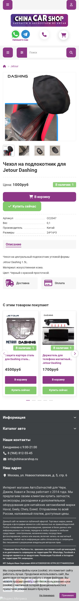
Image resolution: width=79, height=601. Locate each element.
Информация (14, 417)
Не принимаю (46, 595)
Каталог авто (14, 428)
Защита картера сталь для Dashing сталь (19, 357)
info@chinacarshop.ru (23, 459)
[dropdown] (7, 5)
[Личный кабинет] (71, 5)
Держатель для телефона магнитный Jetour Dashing (56, 359)
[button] (4, 353)
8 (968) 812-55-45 (20, 453)
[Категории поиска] (22, 53)
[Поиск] (71, 52)
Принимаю (68, 595)
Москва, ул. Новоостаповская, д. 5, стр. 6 (37, 475)
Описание (13, 244)
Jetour (14, 66)
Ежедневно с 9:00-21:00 (20, 447)
